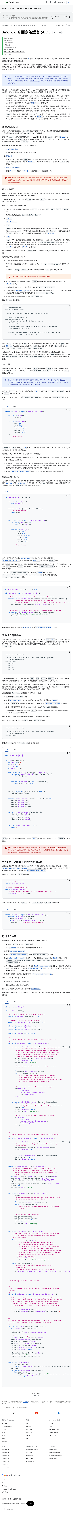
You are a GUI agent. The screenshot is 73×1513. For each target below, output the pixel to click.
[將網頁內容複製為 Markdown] (60, 32)
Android (4, 1423)
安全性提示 (38, 852)
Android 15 (5, 1455)
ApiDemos (25, 627)
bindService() (26, 558)
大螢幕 (51, 1423)
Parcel (54, 700)
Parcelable (50, 639)
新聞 (3, 1435)
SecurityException (35, 968)
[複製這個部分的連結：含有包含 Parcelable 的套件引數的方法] (44, 862)
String (9, 218)
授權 (9, 1499)
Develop (5, 8)
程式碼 (23, 291)
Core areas (17, 8)
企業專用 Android (7, 1426)
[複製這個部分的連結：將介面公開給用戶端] (21, 477)
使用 (35, 81)
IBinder (63, 137)
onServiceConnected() (26, 382)
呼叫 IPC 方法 (32, 384)
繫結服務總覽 (35, 989)
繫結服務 (12, 83)
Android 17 (5, 1449)
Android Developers (7, 25)
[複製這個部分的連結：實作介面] (12, 364)
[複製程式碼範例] (69, 409)
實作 (50, 78)
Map (8, 237)
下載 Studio (29, 1458)
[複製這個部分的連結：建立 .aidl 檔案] (16, 189)
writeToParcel (15, 700)
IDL (28, 59)
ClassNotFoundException (36, 870)
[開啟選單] (3, 2)
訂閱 (30, 1503)
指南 (45, 25)
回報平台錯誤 (53, 1449)
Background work (33, 8)
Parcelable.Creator (52, 704)
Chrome (4, 1483)
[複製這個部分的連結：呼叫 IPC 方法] (18, 936)
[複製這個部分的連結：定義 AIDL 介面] (19, 127)
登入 (69, 2)
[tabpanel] (36, 425)
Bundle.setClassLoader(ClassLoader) (16, 868)
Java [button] (14, 406)
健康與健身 (29, 1429)
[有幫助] (66, 25)
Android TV (52, 1435)
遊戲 (27, 1423)
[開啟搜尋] (47, 2)
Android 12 (5, 1465)
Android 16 (5, 1452)
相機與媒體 (29, 1432)
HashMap (9, 247)
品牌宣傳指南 (17, 1499)
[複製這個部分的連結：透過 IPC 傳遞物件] (23, 635)
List (8, 225)
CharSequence (12, 222)
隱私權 (28, 1435)
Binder (39, 116)
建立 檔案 (12, 149)
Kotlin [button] (7, 406)
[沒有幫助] (69, 25)
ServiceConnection (17, 951)
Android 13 (5, 1462)
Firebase (5, 1486)
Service (13, 171)
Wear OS (52, 1426)
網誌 (3, 1438)
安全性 (4, 1429)
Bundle (25, 247)
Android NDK (30, 1462)
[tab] (6, 406)
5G (27, 1438)
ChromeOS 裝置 (54, 1429)
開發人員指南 (30, 1452)
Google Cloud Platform (9, 1489)
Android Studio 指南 (32, 1449)
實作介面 (9, 156)
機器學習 (28, 1426)
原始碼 (4, 1432)
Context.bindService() (18, 954)
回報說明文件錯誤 (54, 1452)
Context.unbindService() (42, 974)
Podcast (4, 1441)
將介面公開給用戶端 (13, 167)
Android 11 (5, 1468)
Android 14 (5, 1458)
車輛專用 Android (54, 1432)
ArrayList (50, 233)
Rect (9, 743)
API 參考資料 (29, 1455)
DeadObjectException (42, 966)
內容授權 (25, 1402)
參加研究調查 (53, 1458)
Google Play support (55, 1455)
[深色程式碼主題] (69, 305)
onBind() (25, 171)
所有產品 (5, 1492)
